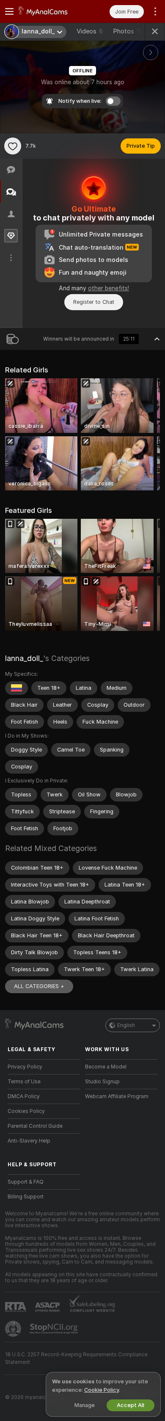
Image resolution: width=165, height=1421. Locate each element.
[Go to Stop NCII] (55, 1329)
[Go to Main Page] (50, 11)
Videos (90, 31)
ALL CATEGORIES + (39, 986)
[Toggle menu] (9, 11)
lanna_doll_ (24, 658)
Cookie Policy (101, 1390)
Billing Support (26, 1197)
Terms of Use (24, 1082)
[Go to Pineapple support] (14, 1329)
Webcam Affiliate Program (116, 1096)
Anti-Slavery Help (29, 1141)
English (126, 1025)
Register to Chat (93, 302)
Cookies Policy (26, 1111)
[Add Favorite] (12, 146)
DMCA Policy (24, 1096)
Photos (128, 31)
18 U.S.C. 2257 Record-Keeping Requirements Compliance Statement (76, 1358)
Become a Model (105, 1067)
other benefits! (108, 288)
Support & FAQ (26, 1182)
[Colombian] (16, 688)
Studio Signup (102, 1082)
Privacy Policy (25, 1067)
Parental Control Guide (35, 1126)
